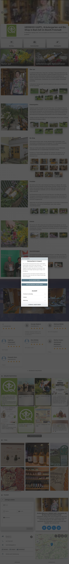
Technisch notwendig (28, 294)
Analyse (25, 297)
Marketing (25, 300)
